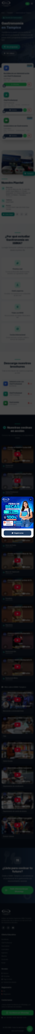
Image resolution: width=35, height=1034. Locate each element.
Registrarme (18, 533)
